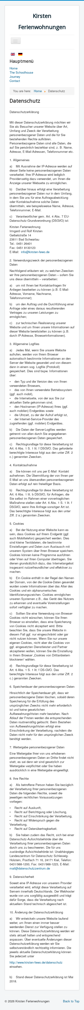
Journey (15, 77)
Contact (15, 81)
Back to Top (71, 1001)
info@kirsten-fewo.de (35, 252)
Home (14, 68)
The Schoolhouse (21, 72)
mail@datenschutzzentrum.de (30, 868)
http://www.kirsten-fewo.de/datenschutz (36, 962)
